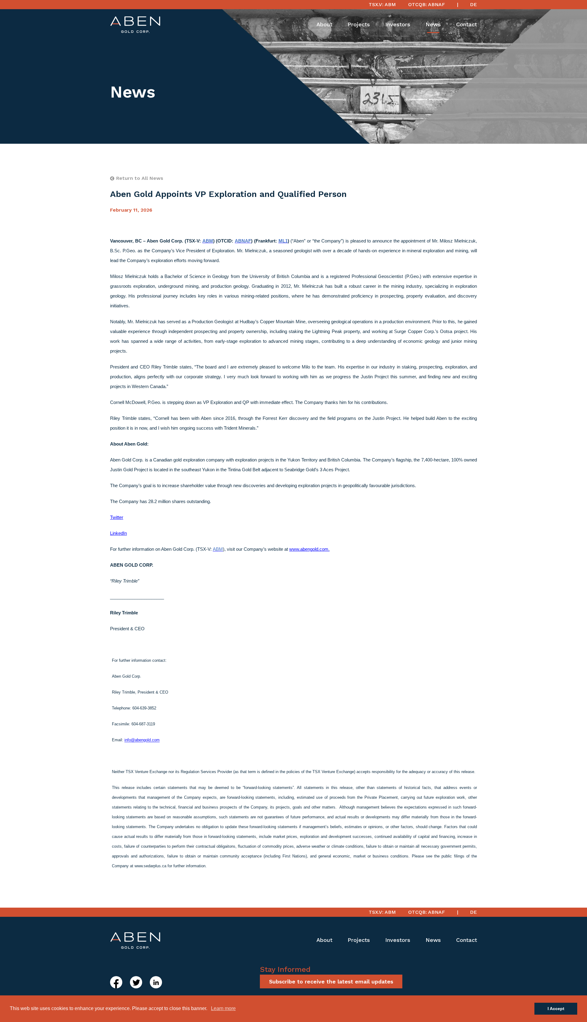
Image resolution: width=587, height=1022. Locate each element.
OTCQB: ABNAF (426, 4)
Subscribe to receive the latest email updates (331, 981)
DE (473, 4)
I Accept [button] (556, 1008)
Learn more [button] (223, 1008)
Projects (359, 24)
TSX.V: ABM (382, 4)
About (324, 24)
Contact (466, 24)
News (433, 24)
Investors (397, 24)
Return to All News (139, 178)
